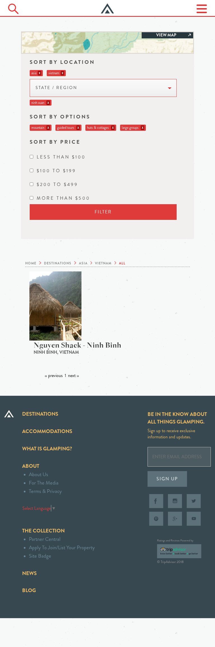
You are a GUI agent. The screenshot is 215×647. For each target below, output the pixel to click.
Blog (29, 590)
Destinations (40, 414)
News (29, 573)
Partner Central (44, 539)
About (30, 466)
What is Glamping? (47, 448)
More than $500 (63, 198)
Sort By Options (60, 116)
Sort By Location (62, 62)
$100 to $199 (56, 170)
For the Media (44, 483)
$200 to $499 (57, 184)
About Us (38, 474)
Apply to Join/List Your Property (62, 547)
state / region (56, 88)
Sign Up (167, 479)
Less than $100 (61, 157)
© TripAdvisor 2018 (170, 561)
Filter (103, 212)
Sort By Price (55, 142)
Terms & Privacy (45, 491)
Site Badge (40, 556)
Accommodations (47, 431)
